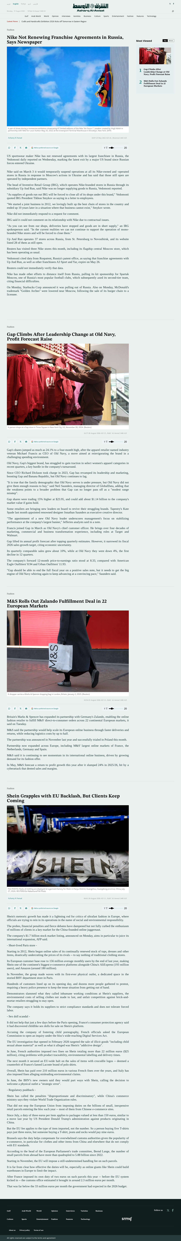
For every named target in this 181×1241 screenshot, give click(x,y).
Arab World (36, 16)
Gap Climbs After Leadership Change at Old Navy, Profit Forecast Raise (157, 71)
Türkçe (23, 4)
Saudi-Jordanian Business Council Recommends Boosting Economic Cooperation (56, 21)
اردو (29, 4)
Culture (97, 16)
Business (87, 16)
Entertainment (118, 16)
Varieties (77, 16)
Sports (106, 16)
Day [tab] (165, 41)
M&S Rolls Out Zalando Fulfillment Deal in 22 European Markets (155, 83)
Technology (151, 16)
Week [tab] (171, 41)
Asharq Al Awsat (15, 138)
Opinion (55, 16)
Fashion (130, 16)
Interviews (66, 16)
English (16, 4)
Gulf (26, 16)
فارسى (35, 4)
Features (140, 16)
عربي (9, 4)
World (46, 16)
